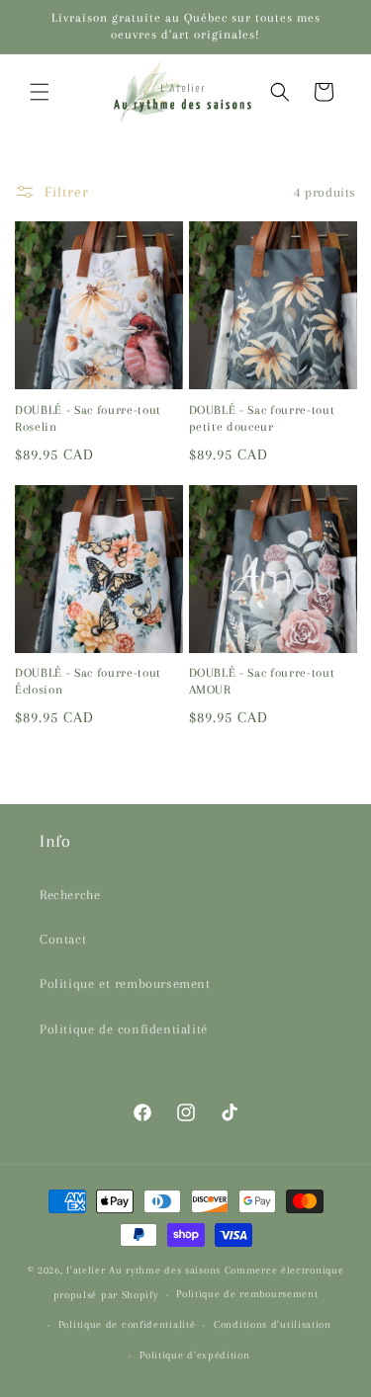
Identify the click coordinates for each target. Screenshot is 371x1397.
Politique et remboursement (125, 983)
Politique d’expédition (194, 1355)
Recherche (70, 894)
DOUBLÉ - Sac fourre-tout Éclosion (88, 681)
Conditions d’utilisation (272, 1324)
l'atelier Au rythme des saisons (143, 1270)
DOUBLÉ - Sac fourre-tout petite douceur (262, 418)
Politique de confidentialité (124, 1029)
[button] (39, 92)
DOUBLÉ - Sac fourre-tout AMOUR (262, 681)
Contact (63, 939)
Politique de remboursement (247, 1293)
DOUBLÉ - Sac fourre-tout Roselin (88, 418)
